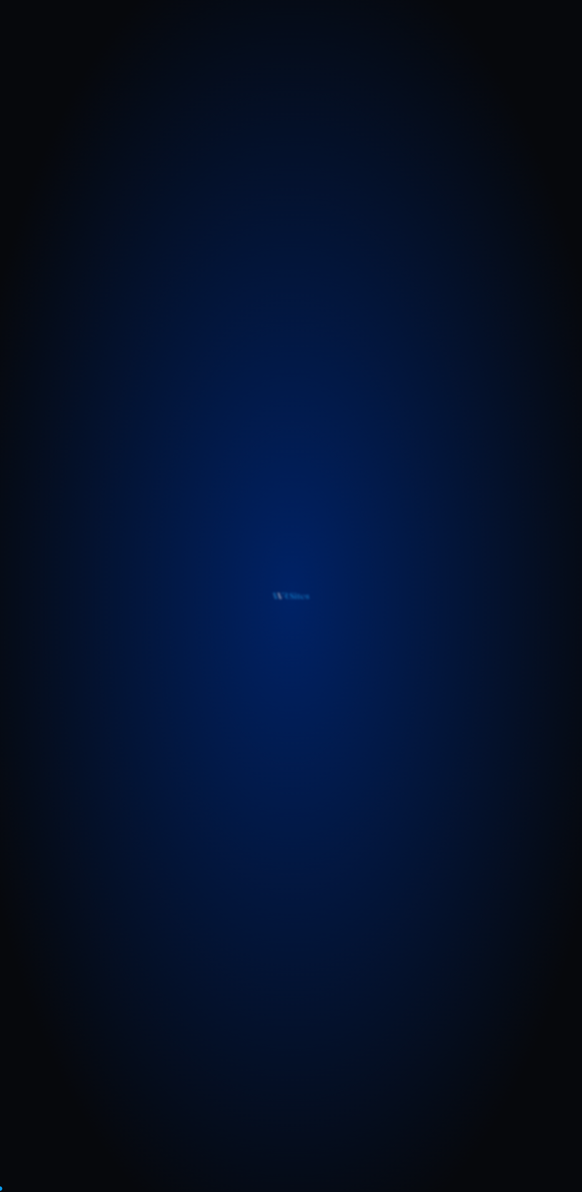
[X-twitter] (158, 1155)
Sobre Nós (252, 12)
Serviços (277, 12)
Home (231, 12)
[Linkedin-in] (168, 1155)
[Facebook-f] (149, 1155)
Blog (323, 12)
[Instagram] (178, 1155)
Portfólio (302, 12)
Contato (342, 12)
